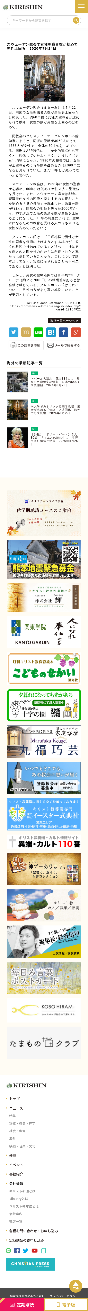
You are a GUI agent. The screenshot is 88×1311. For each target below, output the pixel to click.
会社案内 (15, 1214)
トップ (14, 1098)
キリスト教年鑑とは (24, 1206)
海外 (12, 1138)
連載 (12, 1155)
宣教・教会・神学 (22, 1123)
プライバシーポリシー (64, 1296)
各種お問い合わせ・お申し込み (33, 1230)
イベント (16, 1164)
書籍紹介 (16, 1174)
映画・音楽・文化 (22, 1146)
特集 (12, 1115)
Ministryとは (18, 1198)
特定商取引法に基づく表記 (27, 1296)
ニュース (16, 1108)
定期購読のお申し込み (26, 1240)
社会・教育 (17, 1131)
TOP (76, 1288)
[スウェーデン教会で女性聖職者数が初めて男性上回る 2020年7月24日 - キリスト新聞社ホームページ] (51, 336)
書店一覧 (15, 1221)
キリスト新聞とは (22, 1191)
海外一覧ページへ (62, 320)
